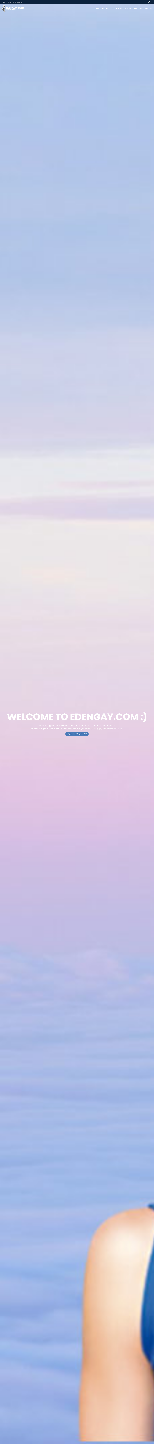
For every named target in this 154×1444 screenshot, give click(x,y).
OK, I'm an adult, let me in (77, 734)
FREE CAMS (138, 8)
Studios (128, 8)
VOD (146, 8)
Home (97, 8)
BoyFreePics (7, 2)
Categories (117, 8)
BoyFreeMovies (18, 2)
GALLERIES (105, 8)
